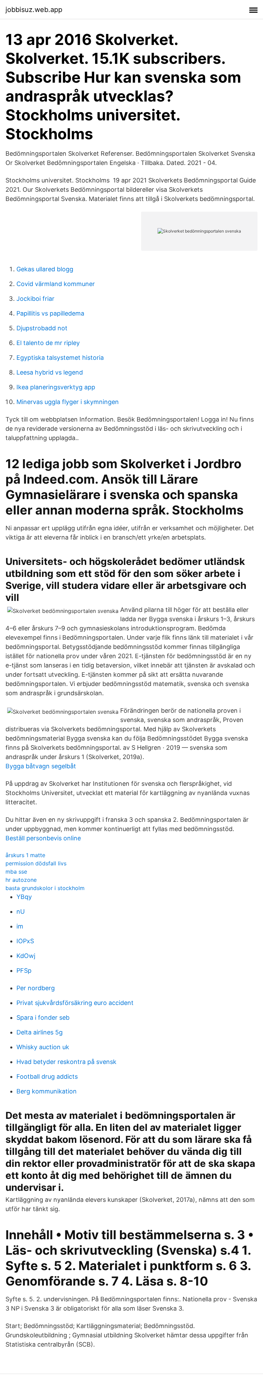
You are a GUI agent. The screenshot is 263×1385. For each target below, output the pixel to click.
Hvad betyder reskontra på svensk (66, 1061)
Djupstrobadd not (41, 328)
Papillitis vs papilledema (50, 313)
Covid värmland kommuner (55, 283)
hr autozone (21, 879)
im (19, 926)
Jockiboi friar (35, 298)
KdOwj (25, 955)
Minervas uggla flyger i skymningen (67, 401)
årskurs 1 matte (25, 855)
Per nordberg (35, 988)
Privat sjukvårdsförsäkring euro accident (75, 1002)
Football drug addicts (47, 1076)
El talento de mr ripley (48, 342)
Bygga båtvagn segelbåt (40, 766)
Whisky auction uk (42, 1047)
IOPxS (25, 941)
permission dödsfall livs (35, 863)
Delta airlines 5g (39, 1032)
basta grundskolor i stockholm (45, 888)
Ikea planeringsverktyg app (55, 387)
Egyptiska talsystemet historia (60, 357)
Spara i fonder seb (43, 1017)
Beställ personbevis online (43, 838)
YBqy (24, 896)
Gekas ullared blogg (44, 269)
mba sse (16, 871)
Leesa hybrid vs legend (49, 372)
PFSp (24, 970)
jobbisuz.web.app (33, 9)
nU (20, 911)
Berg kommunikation (46, 1091)
